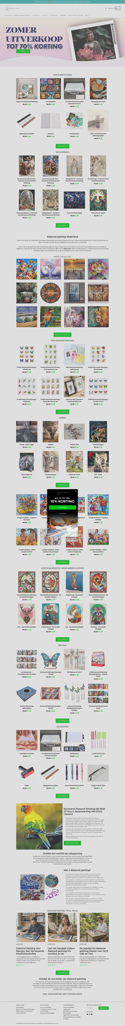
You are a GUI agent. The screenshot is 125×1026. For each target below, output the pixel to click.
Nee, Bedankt (62, 513)
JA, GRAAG (62, 507)
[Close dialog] (76, 491)
